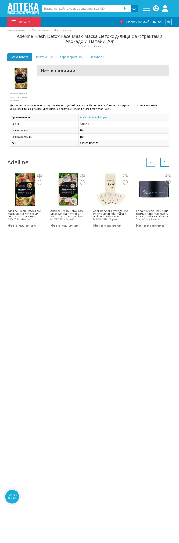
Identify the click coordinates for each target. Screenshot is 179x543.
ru (154, 21)
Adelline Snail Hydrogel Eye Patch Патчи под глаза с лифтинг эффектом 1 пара (110, 214)
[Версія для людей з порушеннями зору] (169, 22)
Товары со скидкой (136, 21)
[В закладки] (26, 79)
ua (160, 21)
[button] (164, 162)
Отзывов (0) (98, 57)
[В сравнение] (26, 72)
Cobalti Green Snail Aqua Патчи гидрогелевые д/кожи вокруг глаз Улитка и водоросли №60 (153, 214)
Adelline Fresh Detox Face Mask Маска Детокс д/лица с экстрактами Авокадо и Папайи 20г (24, 214)
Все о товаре (20, 57)
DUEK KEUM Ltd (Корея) (94, 117)
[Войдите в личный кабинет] (165, 8)
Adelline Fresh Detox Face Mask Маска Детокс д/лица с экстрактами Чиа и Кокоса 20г (67, 214)
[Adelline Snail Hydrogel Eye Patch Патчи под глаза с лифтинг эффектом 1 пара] (111, 189)
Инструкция (44, 57)
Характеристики (71, 57)
